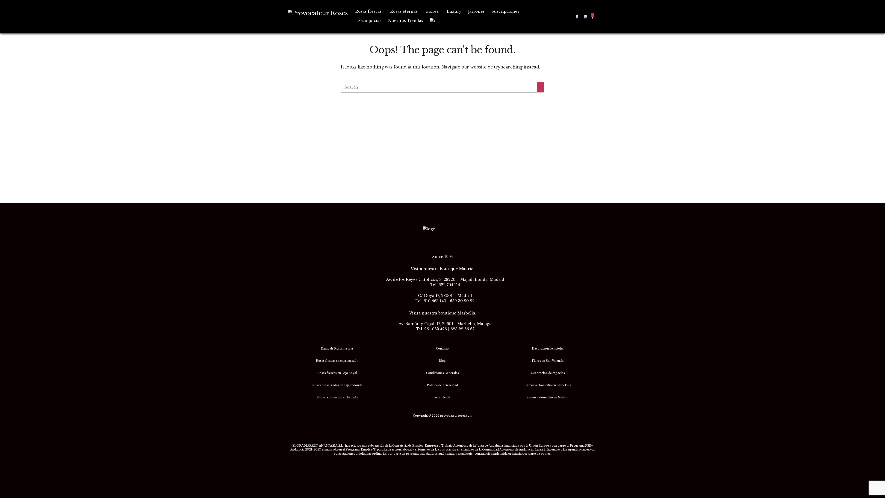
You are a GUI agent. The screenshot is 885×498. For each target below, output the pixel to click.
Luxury (454, 11)
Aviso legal (442, 397)
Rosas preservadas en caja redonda (337, 385)
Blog (442, 360)
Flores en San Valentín (547, 360)
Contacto (442, 348)
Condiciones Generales (442, 373)
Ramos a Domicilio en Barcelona (548, 385)
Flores (432, 11)
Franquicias (369, 20)
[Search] (540, 87)
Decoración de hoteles (548, 348)
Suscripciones (505, 11)
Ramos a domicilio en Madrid (547, 397)
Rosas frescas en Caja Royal (337, 373)
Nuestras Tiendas (405, 20)
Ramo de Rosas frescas (337, 348)
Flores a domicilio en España (337, 397)
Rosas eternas (404, 11)
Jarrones (476, 11)
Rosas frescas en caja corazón (337, 360)
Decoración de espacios (548, 373)
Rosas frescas (368, 11)
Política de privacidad (442, 385)
